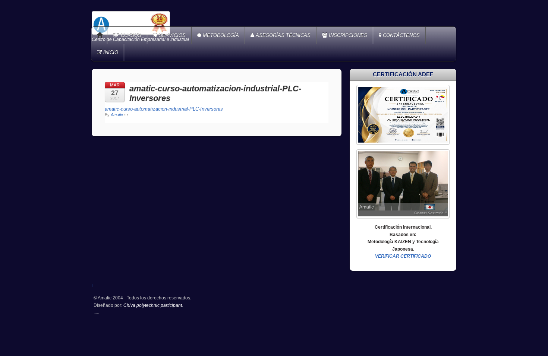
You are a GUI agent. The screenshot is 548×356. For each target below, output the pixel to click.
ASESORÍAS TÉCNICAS (282, 35)
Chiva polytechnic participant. (153, 305)
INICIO (110, 52)
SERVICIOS (171, 35)
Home (99, 35)
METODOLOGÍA (220, 35)
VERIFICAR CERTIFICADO (403, 256)
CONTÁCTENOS (400, 35)
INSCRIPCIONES (347, 35)
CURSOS (130, 35)
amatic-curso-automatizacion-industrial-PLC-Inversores (164, 109)
